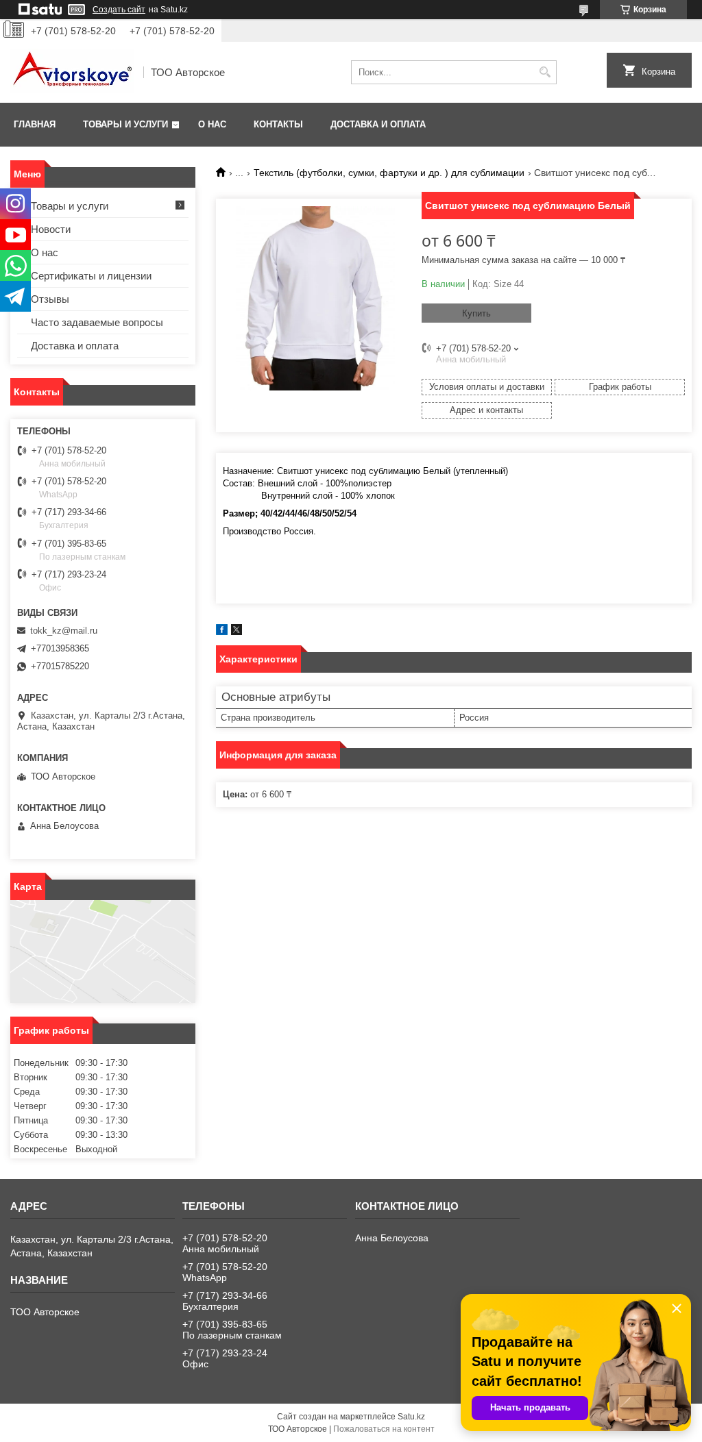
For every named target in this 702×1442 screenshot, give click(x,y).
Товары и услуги (125, 124)
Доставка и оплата (378, 124)
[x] (236, 632)
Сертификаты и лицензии (91, 276)
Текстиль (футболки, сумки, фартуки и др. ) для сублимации (389, 172)
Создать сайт (119, 9)
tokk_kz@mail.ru (63, 630)
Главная (35, 124)
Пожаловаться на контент (384, 1429)
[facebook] (222, 632)
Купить (476, 313)
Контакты (278, 124)
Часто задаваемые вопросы (97, 322)
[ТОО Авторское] (72, 72)
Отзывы (50, 299)
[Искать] (545, 72)
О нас (212, 124)
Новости (51, 229)
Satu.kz (411, 1416)
